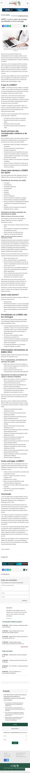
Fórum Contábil (7, 754)
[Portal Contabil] (15, 765)
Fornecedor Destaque (21, 753)
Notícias (26, 15)
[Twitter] (7, 760)
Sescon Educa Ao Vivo (21, 756)
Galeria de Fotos (19, 754)
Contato (5, 753)
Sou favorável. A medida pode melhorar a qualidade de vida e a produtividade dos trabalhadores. (14, 704)
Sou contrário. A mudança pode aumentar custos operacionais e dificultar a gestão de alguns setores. (14, 714)
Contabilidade (21, 15)
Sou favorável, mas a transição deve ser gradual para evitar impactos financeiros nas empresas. (15, 709)
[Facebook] (5, 760)
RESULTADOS (15, 728)
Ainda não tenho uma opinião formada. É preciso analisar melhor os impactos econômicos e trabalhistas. (14, 719)
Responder (9, 618)
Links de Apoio (7, 756)
